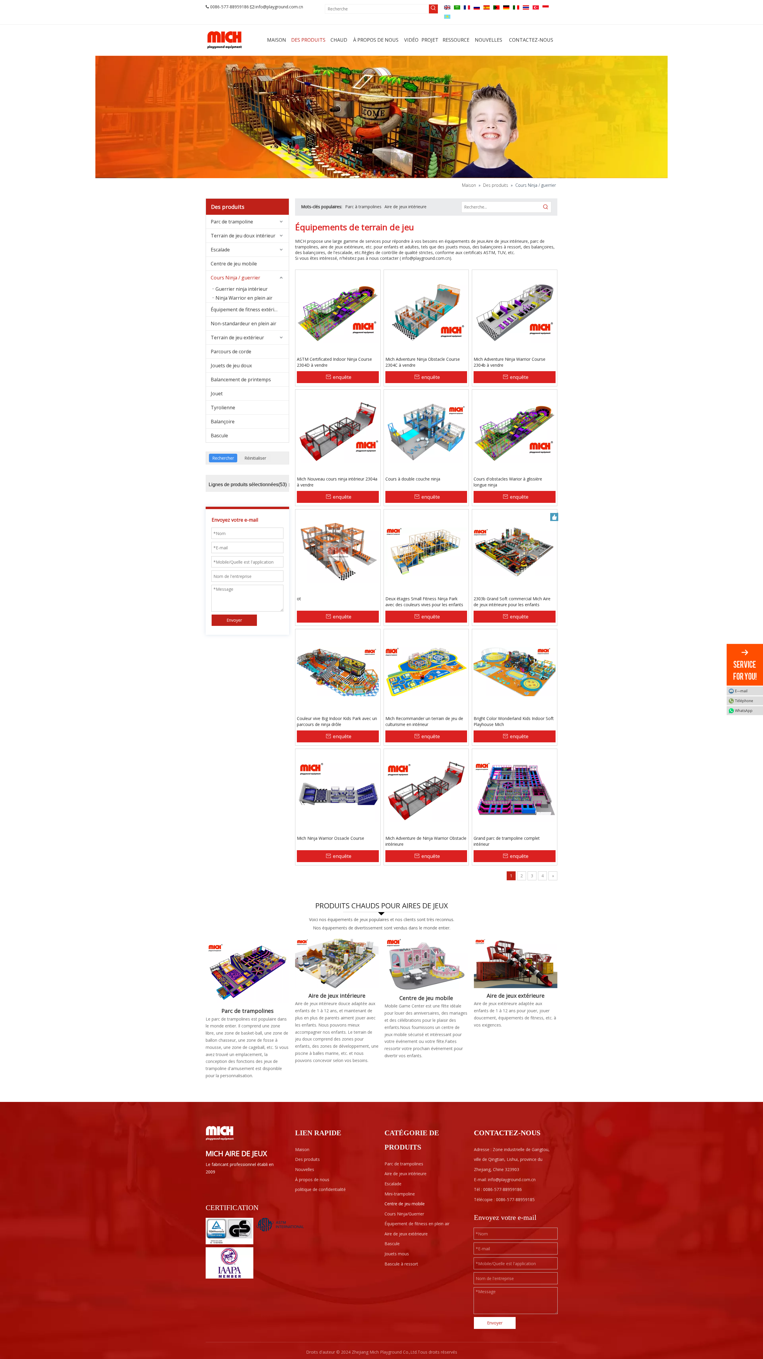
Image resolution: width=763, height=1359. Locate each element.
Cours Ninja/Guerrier (404, 1214)
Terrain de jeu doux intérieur (243, 235)
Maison (302, 1149)
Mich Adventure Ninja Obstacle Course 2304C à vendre (422, 362)
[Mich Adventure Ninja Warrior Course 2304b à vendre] (515, 312)
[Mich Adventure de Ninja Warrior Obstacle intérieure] (426, 791)
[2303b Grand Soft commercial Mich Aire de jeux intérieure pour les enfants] (515, 551)
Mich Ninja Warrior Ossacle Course (330, 838)
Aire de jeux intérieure (405, 206)
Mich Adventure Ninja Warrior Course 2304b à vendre (509, 362)
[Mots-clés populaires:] (433, 8)
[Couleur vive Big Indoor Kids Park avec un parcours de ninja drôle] (338, 671)
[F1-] (515, 963)
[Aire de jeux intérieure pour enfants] (337, 963)
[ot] (338, 551)
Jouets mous (396, 1254)
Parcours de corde (231, 351)
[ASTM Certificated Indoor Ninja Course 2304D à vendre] (338, 312)
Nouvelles (304, 1169)
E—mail (741, 691)
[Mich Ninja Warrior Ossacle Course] (338, 791)
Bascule (219, 435)
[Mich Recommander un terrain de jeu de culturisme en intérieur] (426, 671)
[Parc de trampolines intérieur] (247, 970)
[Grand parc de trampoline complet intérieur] (515, 791)
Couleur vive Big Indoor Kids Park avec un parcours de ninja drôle (337, 721)
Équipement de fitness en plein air (416, 1223)
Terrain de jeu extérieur (237, 337)
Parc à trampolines (363, 206)
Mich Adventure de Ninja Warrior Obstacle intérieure (425, 841)
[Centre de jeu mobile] (426, 964)
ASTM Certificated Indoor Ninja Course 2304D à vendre (334, 362)
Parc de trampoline (232, 221)
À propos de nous (312, 1179)
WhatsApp (744, 710)
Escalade (220, 249)
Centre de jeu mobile (234, 263)
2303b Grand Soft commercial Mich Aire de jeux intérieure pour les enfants (512, 601)
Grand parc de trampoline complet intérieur (507, 841)
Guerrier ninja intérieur (241, 289)
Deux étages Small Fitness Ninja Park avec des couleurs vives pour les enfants (424, 601)
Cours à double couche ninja (412, 479)
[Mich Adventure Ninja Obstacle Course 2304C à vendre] (426, 312)
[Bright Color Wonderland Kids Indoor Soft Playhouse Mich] (515, 671)
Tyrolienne (223, 407)
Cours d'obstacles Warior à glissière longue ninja (508, 482)
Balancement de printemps (241, 379)
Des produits (307, 1159)
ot (299, 598)
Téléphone (744, 700)
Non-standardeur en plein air (243, 323)
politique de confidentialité (320, 1189)
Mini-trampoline (399, 1194)
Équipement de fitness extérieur (246, 309)
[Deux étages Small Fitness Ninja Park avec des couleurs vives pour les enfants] (426, 551)
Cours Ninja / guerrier (235, 277)
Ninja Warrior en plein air (243, 298)
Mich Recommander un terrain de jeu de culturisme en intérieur (424, 721)
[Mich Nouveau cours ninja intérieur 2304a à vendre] (338, 431)
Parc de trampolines (247, 1010)
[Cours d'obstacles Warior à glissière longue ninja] (515, 431)
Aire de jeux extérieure (516, 995)
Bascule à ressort (401, 1264)
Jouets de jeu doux (231, 365)
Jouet (217, 393)
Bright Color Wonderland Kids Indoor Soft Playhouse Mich (514, 721)
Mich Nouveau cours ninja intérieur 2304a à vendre (337, 482)
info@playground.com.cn (279, 7)
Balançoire (223, 421)
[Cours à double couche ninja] (426, 431)
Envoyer (234, 620)
